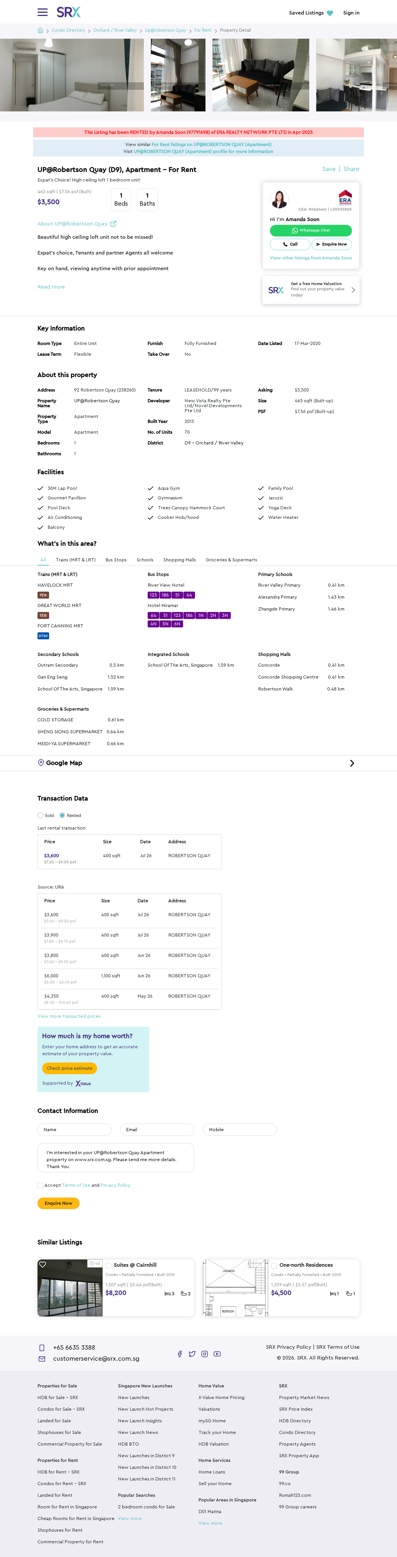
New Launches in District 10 (147, 1467)
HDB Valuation (214, 1444)
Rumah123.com (295, 1495)
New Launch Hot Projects (145, 1409)
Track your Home (217, 1432)
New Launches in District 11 (147, 1479)
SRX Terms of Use (338, 1347)
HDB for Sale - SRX (57, 1397)
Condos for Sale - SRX (61, 1409)
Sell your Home (215, 1483)
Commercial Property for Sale (69, 1444)
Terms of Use (76, 1185)
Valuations (209, 1409)
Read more (51, 286)
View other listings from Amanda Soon (311, 258)
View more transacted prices (69, 1016)
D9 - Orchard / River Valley (214, 443)
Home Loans (212, 1472)
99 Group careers (297, 1507)
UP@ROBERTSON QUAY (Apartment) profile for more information (203, 151)
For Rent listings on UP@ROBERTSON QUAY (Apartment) (212, 144)
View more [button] (130, 1518)
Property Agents (297, 1444)
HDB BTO (128, 1444)
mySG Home (212, 1421)
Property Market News (304, 1397)
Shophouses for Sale (59, 1432)
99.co (285, 1483)
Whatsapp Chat (315, 230)
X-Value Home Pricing (221, 1397)
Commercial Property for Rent (70, 1542)
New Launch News (138, 1432)
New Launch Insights (140, 1421)
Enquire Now (58, 1203)
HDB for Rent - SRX (58, 1472)
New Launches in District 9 (146, 1455)
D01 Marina (210, 1511)
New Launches (133, 1397)
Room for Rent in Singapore (67, 1507)
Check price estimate (69, 1068)
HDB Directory (295, 1421)
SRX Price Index (296, 1409)
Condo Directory (297, 1432)
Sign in (351, 13)
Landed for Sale (54, 1421)
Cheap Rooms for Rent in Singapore (76, 1518)
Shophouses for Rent (60, 1530)
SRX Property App (299, 1455)
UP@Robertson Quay (97, 400)
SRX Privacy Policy (288, 1347)
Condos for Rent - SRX (61, 1483)
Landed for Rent (54, 1495)
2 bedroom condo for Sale (146, 1507)
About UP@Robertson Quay (72, 223)
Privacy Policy (115, 1185)
